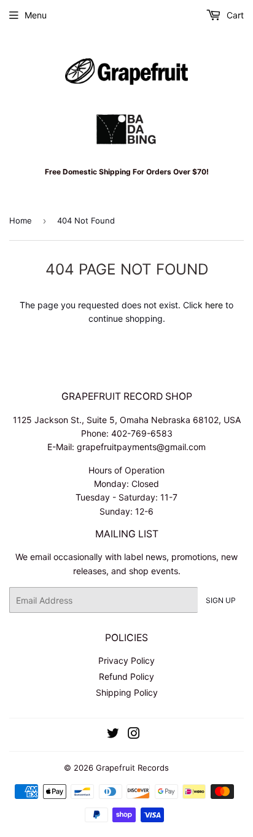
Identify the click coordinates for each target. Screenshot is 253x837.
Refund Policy (126, 676)
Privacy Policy (126, 660)
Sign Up (221, 600)
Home (20, 220)
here (214, 305)
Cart (234, 15)
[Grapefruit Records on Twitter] (113, 735)
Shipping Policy (127, 692)
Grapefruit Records (132, 768)
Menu (36, 15)
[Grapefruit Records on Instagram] (134, 735)
